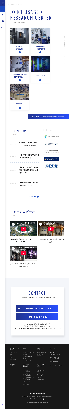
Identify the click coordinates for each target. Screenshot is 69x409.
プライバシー (56, 365)
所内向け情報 (54, 361)
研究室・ (41, 352)
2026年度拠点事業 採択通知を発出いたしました (24, 184)
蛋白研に (14, 349)
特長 (24, 349)
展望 (11, 355)
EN (3, 27)
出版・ (54, 358)
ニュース (52, 349)
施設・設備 (26, 384)
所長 (13, 352)
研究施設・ (41, 355)
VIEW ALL (32, 197)
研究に (40, 349)
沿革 (11, 357)
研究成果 (12, 365)
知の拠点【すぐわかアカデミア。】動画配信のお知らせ (24, 144)
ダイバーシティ (27, 360)
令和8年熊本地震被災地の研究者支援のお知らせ (24, 156)
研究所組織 (13, 359)
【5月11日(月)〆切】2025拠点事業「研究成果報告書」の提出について (24, 170)
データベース (26, 381)
